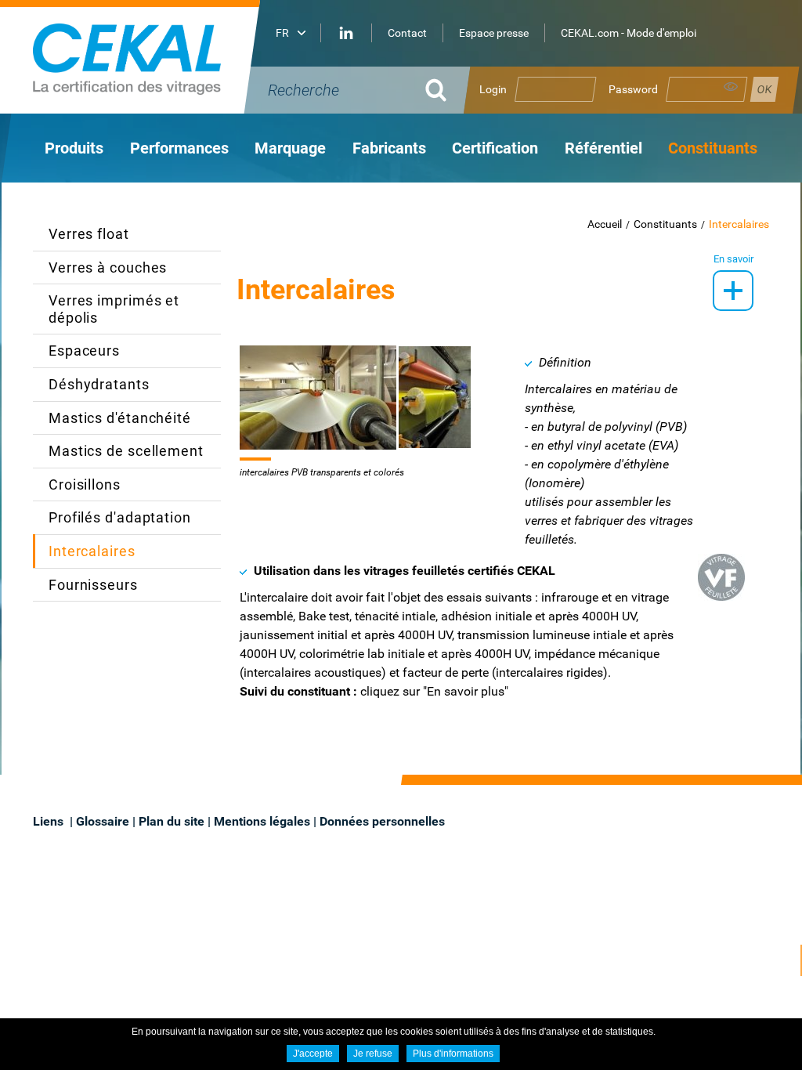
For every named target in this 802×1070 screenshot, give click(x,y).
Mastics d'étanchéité (120, 418)
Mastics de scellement (126, 451)
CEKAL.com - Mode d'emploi (628, 33)
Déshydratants (99, 384)
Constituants (665, 224)
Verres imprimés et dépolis (114, 309)
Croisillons (85, 484)
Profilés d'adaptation (120, 517)
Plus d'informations (453, 1053)
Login (493, 89)
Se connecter (764, 89)
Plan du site (171, 821)
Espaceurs (84, 350)
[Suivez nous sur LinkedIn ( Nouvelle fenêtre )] (346, 32)
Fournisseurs (93, 585)
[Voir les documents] (733, 290)
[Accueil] (150, 57)
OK (436, 90)
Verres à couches (108, 267)
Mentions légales (262, 821)
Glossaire (102, 821)
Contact (407, 33)
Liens (50, 821)
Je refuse (372, 1053)
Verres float (89, 234)
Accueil (604, 224)
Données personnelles (382, 821)
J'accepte (313, 1053)
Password (633, 89)
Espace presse (494, 33)
